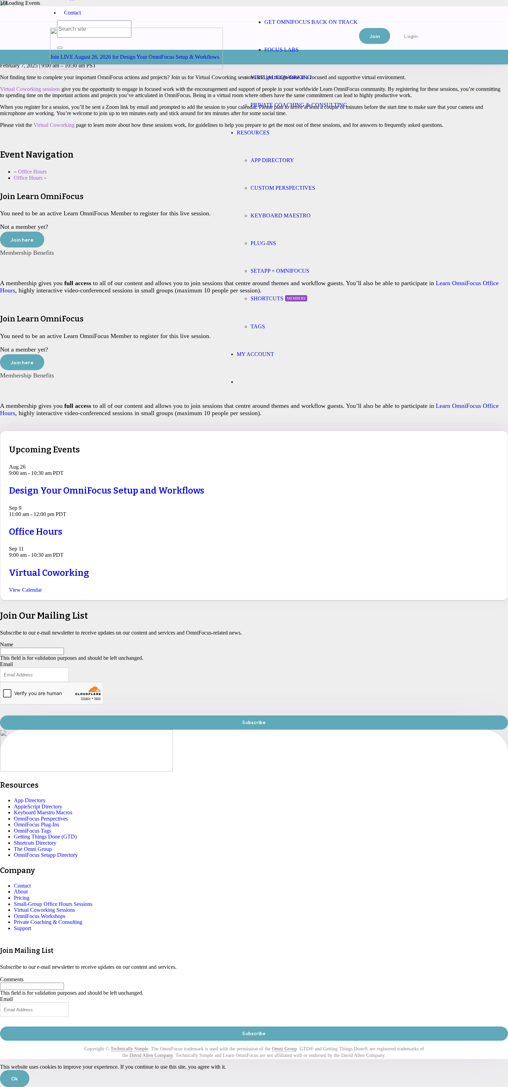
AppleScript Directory (38, 806)
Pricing (21, 898)
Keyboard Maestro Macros (43, 812)
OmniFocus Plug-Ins (36, 824)
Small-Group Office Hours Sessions (53, 904)
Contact (72, 13)
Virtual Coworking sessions (30, 89)
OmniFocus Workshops (39, 916)
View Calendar (25, 590)
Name (6, 644)
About (21, 891)
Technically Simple (129, 1048)
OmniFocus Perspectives (41, 819)
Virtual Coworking (54, 125)
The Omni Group (33, 849)
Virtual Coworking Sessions (44, 910)
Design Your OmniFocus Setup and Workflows (106, 490)
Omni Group (284, 1048)
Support (22, 928)
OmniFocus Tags (32, 831)
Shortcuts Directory (35, 843)
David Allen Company (151, 1055)
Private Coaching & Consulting (48, 922)
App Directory (30, 800)
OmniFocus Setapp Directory (46, 855)
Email (6, 664)
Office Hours (30, 172)
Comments (11, 979)
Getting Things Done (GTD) (45, 837)
